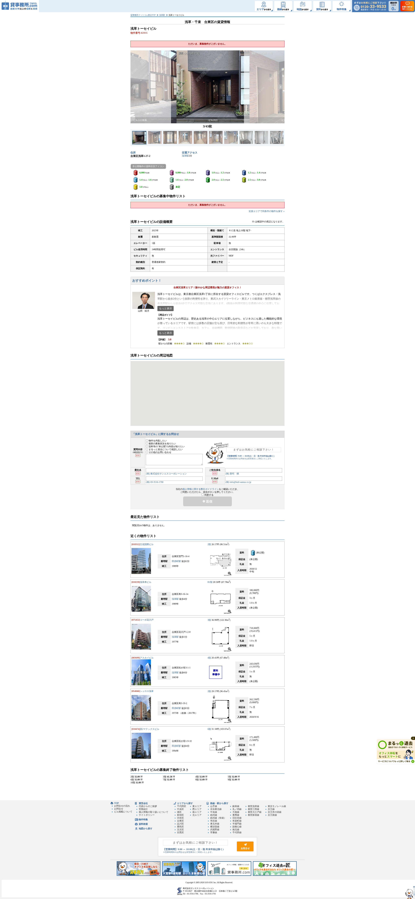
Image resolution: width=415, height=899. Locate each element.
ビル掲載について (123, 812)
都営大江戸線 (254, 812)
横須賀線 (214, 826)
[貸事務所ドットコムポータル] (229, 875)
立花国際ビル (147, 544)
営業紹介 (143, 809)
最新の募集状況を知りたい (162, 443)
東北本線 (214, 824)
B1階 (210, 582)
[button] (134, 86)
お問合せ (118, 809)
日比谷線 (237, 818)
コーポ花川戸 (147, 620)
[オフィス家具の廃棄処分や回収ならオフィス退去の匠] (275, 875)
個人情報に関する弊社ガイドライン (201, 489)
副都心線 (237, 826)
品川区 (180, 824)
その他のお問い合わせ (159, 452)
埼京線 (213, 821)
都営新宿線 (253, 815)
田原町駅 (176, 561)
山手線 (213, 806)
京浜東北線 (216, 809)
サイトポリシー (147, 815)
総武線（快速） (218, 818)
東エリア (197, 806)
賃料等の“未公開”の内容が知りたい (166, 446)
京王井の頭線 (274, 812)
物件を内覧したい (157, 440)
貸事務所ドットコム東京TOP (143, 15)
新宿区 (180, 815)
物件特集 (143, 819)
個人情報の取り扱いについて (153, 812)
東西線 (235, 815)
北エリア (197, 815)
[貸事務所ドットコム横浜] (138, 875)
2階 (209, 544)
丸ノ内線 (237, 809)
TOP (116, 803)
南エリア (197, 812)
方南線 (235, 812)
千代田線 (237, 832)
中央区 (180, 809)
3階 (209, 620)
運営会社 (143, 803)
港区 (179, 812)
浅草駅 (162, 15)
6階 (209, 729)
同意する (208, 495)
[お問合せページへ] (245, 850)
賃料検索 (143, 824)
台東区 (180, 821)
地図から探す (145, 828)
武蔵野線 (214, 829)
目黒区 (180, 832)
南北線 (235, 829)
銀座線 (235, 806)
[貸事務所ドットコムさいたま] (184, 875)
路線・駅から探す (219, 803)
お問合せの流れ (122, 806)
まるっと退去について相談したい (165, 449)
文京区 (180, 829)
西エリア (197, 809)
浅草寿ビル (145, 582)
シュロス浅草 (147, 691)
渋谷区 (180, 818)
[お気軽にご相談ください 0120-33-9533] (370, 6)
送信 (208, 501)
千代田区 (181, 806)
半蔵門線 (237, 824)
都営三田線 (253, 809)
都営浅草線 (253, 806)
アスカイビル (147, 658)
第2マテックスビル (149, 729)
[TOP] (19, 6)
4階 (209, 658)
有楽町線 (237, 821)
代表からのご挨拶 (148, 806)
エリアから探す (185, 803)
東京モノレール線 (277, 806)
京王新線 (272, 815)
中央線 (213, 812)
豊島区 (180, 826)
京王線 (271, 809)
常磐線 (213, 832)
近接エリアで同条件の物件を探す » (267, 211)
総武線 (213, 815)
